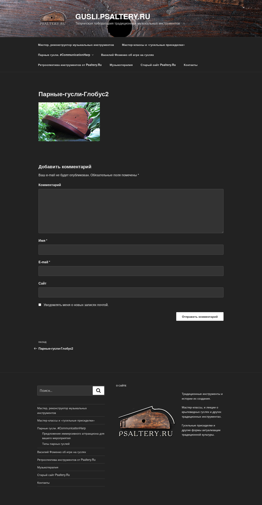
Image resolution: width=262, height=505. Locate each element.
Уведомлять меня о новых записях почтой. (76, 304)
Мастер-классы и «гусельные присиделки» (153, 45)
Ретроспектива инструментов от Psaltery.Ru (70, 65)
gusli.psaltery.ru (112, 16)
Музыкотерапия (121, 65)
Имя (42, 240)
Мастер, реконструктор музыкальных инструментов (76, 45)
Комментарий (49, 184)
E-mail (44, 262)
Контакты (191, 65)
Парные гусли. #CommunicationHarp (64, 55)
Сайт (42, 283)
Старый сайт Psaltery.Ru (158, 65)
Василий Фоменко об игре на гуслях (127, 55)
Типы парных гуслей (56, 444)
